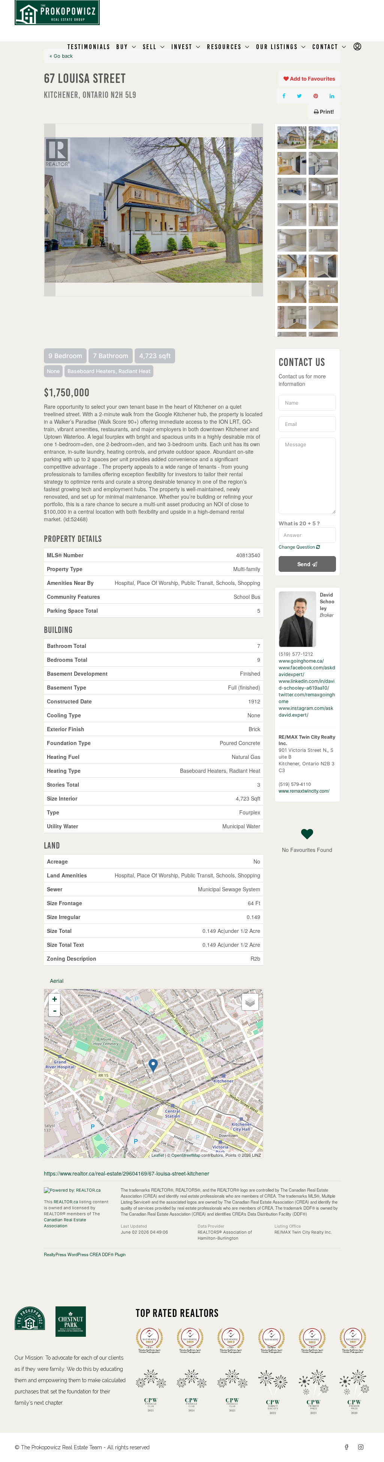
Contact (325, 47)
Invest (181, 47)
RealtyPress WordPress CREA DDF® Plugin (85, 1254)
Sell (150, 47)
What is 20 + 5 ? (299, 523)
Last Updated (134, 1226)
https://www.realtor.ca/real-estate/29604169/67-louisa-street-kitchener (126, 1173)
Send (304, 564)
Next (257, 210)
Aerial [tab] (56, 981)
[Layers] (250, 1002)
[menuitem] (358, 47)
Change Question (297, 547)
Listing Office (287, 1226)
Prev (50, 210)
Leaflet (158, 1155)
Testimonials (89, 47)
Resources (224, 47)
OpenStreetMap (185, 1155)
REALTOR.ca (66, 1201)
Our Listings (277, 47)
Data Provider (211, 1226)
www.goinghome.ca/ (301, 661)
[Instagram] (362, 1447)
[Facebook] (348, 1447)
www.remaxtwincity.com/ (304, 790)
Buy (122, 47)
